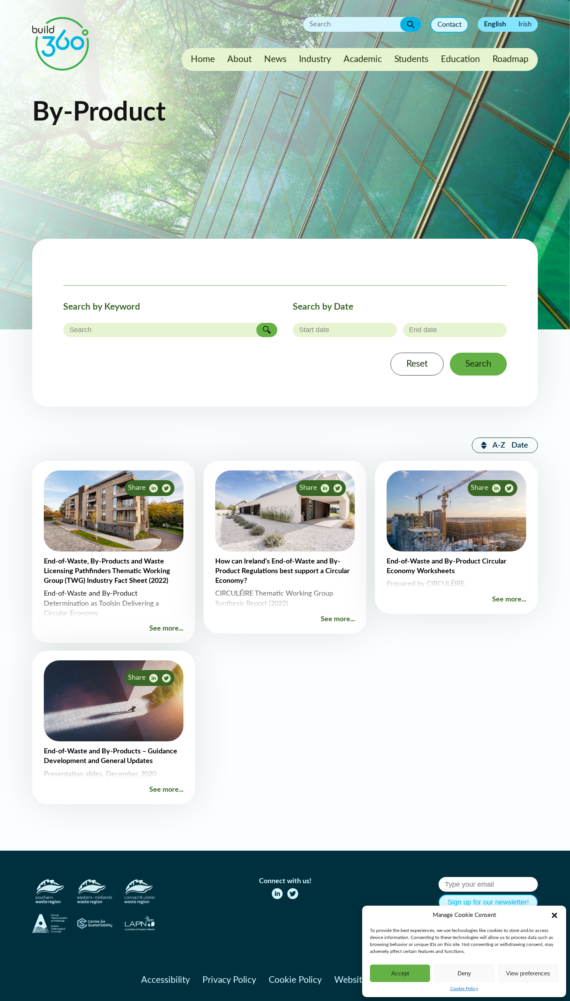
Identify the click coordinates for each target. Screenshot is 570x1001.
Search (478, 364)
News (275, 59)
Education (460, 59)
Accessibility (165, 980)
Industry (315, 59)
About (239, 59)
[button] (554, 915)
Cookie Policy (464, 988)
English (495, 24)
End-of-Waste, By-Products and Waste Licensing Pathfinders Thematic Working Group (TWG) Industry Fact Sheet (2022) (107, 571)
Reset (417, 364)
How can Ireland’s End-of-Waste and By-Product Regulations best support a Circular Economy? (282, 571)
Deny (464, 973)
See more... (166, 628)
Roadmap (510, 59)
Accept (400, 973)
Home (203, 59)
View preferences (528, 973)
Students (411, 59)
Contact (449, 24)
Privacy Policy (229, 980)
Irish (525, 24)
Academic (363, 59)
